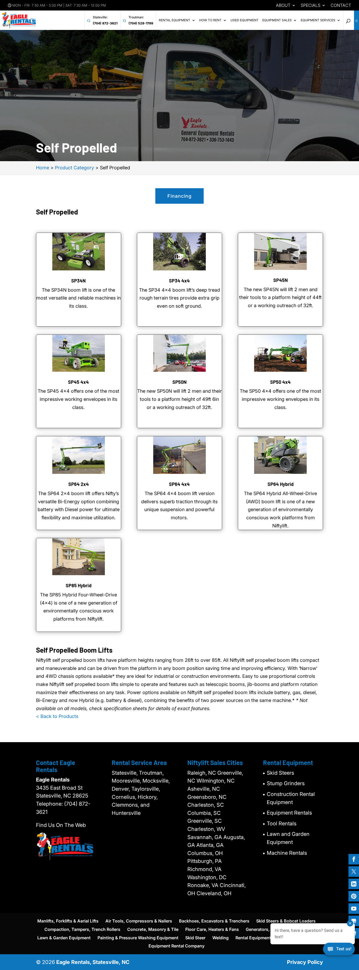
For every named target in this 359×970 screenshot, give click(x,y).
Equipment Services (318, 20)
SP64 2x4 (78, 484)
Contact (341, 5)
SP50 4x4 (280, 382)
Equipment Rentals (289, 813)
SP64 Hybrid (281, 484)
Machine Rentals (287, 853)
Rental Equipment (174, 20)
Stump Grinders (286, 783)
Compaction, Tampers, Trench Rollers (82, 929)
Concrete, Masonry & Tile (152, 929)
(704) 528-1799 (141, 23)
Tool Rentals (281, 823)
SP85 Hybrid (78, 585)
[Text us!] (339, 951)
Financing (179, 196)
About (283, 5)
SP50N (179, 382)
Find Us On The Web (61, 825)
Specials (310, 5)
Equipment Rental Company (176, 945)
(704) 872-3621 (105, 23)
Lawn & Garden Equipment (64, 937)
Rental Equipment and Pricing (265, 937)
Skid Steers (280, 773)
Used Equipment (244, 20)
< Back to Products (57, 716)
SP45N (280, 280)
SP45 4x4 (78, 382)
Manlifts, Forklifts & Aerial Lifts (68, 921)
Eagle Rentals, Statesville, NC (93, 962)
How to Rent (210, 20)
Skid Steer (195, 937)
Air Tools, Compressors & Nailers (138, 921)
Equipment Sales (277, 20)
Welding (220, 937)
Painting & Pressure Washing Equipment (138, 937)
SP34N (78, 281)
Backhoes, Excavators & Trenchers (214, 921)
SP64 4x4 (179, 484)
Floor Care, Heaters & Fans (212, 929)
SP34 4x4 (179, 281)
